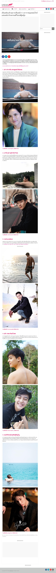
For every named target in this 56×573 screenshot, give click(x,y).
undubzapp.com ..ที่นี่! (48, 1)
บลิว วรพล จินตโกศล (15, 535)
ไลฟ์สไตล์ (9, 1)
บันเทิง (6, 1)
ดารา (3, 1)
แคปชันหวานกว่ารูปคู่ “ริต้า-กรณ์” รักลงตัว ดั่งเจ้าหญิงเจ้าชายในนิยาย (16, 244)
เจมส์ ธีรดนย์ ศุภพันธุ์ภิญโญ (30, 535)
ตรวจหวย (22, 1)
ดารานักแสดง (10, 535)
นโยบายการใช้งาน (51, 571)
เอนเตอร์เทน (23, 9)
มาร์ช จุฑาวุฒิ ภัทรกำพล (22, 535)
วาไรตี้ (13, 1)
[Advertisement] (20, 24)
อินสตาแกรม (7, 9)
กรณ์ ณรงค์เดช (5, 535)
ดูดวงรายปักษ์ (17, 1)
